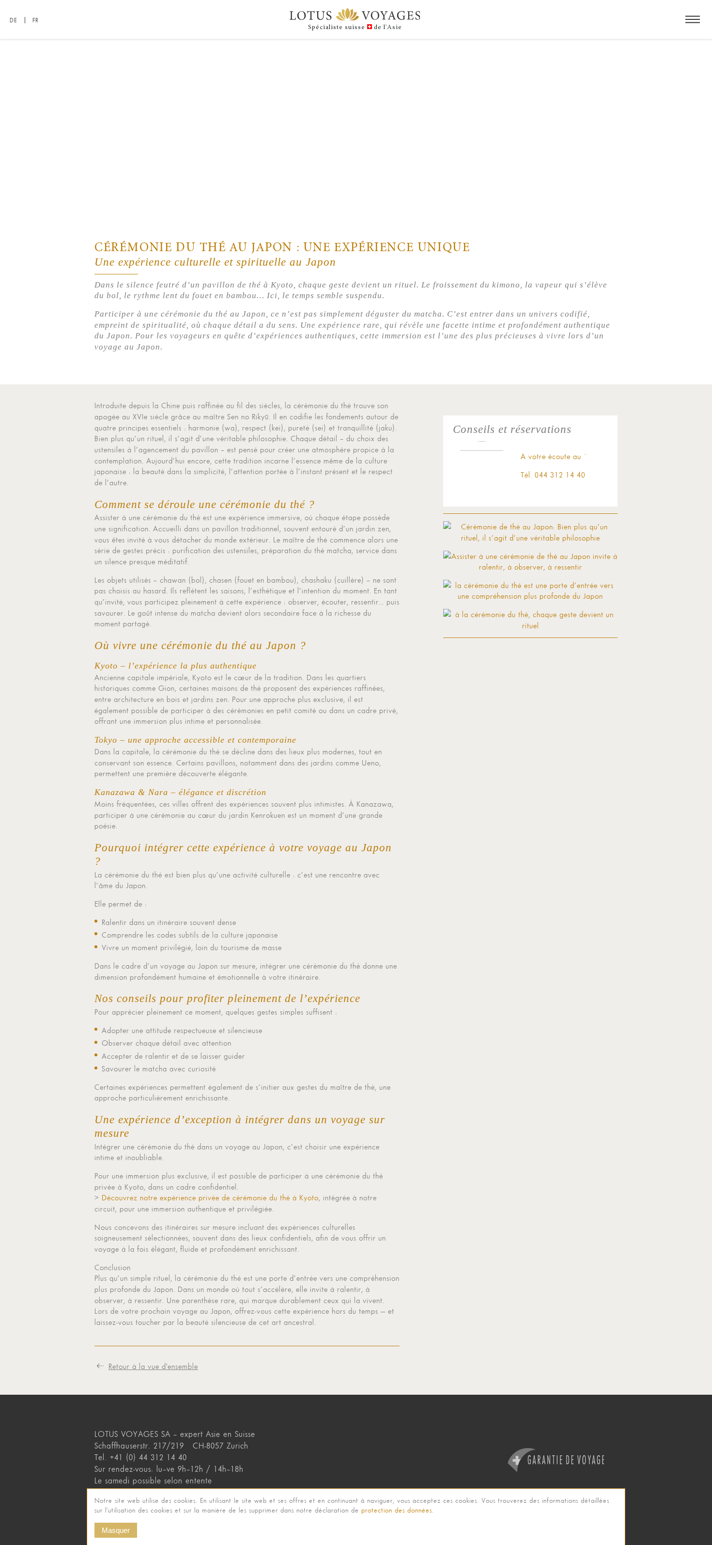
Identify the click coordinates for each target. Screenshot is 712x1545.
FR (35, 20)
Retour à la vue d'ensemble (153, 1366)
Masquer (116, 1530)
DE (13, 20)
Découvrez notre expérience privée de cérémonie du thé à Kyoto (210, 1197)
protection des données (396, 1510)
